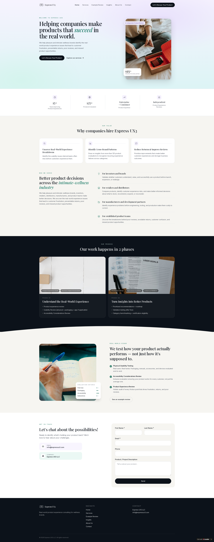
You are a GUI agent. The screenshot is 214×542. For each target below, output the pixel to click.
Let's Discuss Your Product (163, 5)
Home (77, 5)
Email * (117, 438)
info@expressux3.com (141, 512)
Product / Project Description (126, 459)
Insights (109, 5)
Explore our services (74, 58)
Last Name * (149, 428)
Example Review (97, 5)
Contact (128, 5)
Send (143, 481)
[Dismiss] (211, 539)
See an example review (121, 399)
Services (85, 5)
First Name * (120, 428)
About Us (118, 5)
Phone (117, 449)
